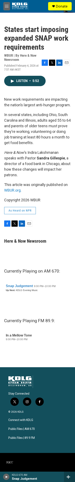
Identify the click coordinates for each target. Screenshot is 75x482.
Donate (62, 6)
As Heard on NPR (20, 210)
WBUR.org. (12, 190)
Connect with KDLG (20, 420)
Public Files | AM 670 (21, 429)
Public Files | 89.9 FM (21, 437)
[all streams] (69, 477)
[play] (6, 477)
